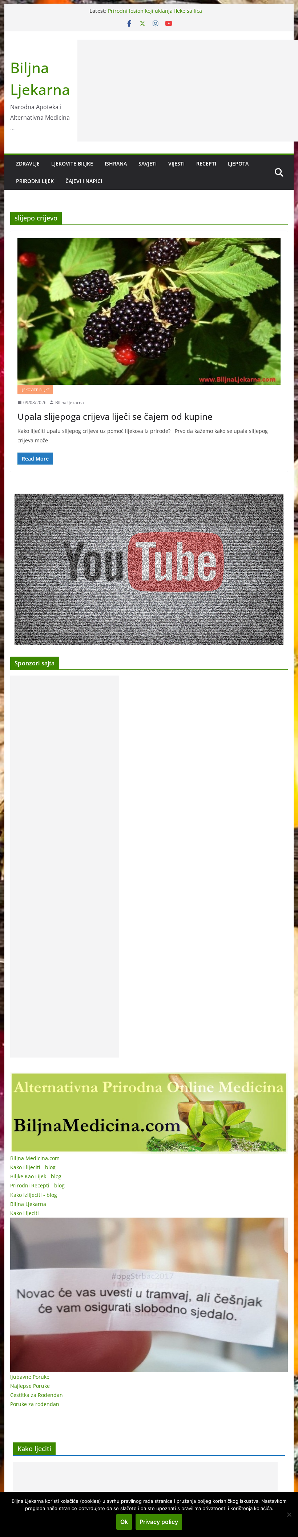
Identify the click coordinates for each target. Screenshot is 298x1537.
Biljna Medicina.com (35, 1158)
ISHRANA (116, 163)
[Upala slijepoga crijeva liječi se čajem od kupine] (148, 311)
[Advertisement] (64, 867)
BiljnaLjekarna (69, 402)
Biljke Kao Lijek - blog (35, 1176)
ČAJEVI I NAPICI (83, 181)
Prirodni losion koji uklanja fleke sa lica (155, 10)
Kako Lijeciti (24, 1213)
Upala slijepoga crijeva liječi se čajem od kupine (115, 416)
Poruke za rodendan (34, 1404)
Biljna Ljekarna (28, 1203)
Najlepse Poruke (30, 1385)
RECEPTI (206, 163)
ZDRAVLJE (28, 163)
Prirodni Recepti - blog (37, 1185)
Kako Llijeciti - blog (33, 1167)
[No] (289, 1514)
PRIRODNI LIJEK (35, 181)
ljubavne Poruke (29, 1376)
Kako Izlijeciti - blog (33, 1194)
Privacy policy (159, 1521)
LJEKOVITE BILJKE (72, 163)
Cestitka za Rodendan (36, 1394)
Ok (124, 1521)
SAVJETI (147, 163)
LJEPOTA (238, 163)
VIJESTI (176, 163)
